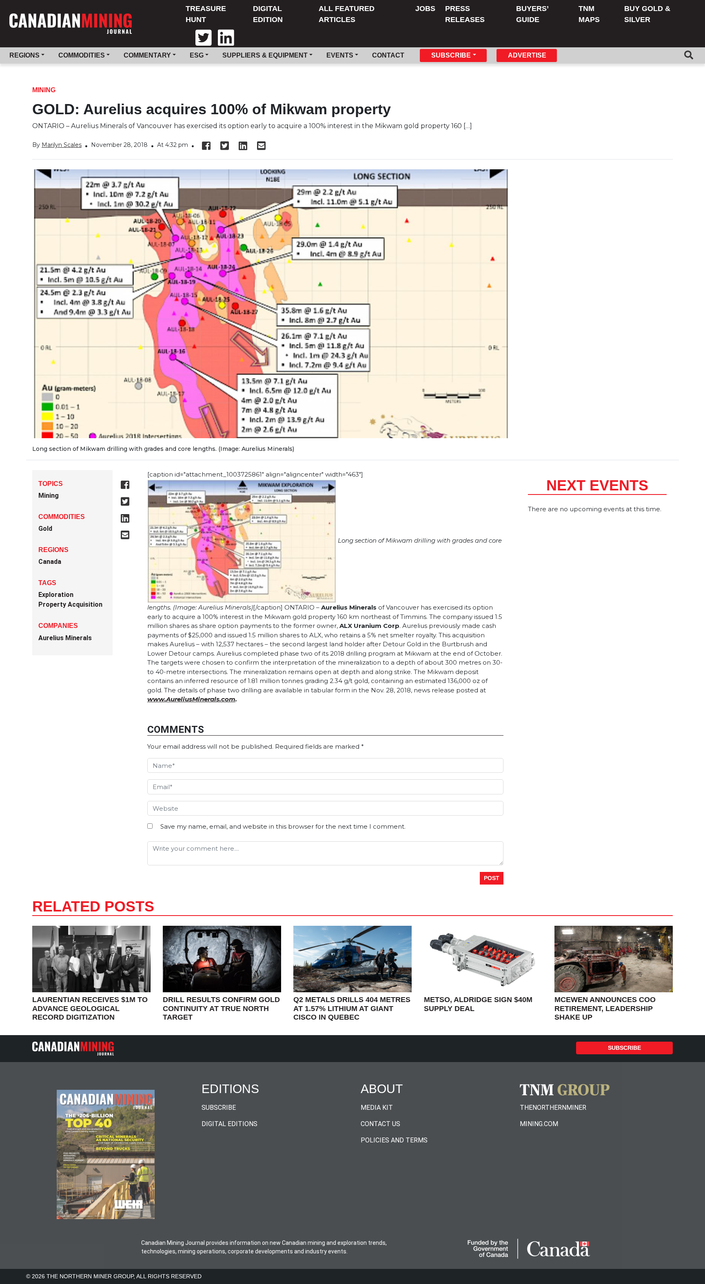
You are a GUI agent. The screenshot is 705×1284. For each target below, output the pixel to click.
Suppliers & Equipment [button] (265, 55)
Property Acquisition (70, 604)
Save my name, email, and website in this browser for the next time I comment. (283, 826)
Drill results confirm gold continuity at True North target (221, 1008)
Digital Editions (229, 1124)
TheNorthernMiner (553, 1107)
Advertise (527, 55)
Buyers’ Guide (532, 14)
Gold (45, 528)
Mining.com (539, 1124)
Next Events (597, 485)
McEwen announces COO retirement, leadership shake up (605, 1008)
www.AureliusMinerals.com (191, 699)
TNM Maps (589, 14)
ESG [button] (197, 55)
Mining (43, 89)
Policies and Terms (394, 1140)
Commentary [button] (147, 55)
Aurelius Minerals (65, 638)
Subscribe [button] (451, 55)
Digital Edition (268, 14)
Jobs (425, 8)
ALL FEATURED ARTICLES (347, 14)
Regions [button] (24, 55)
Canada (49, 561)
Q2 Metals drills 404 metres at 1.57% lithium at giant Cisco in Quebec (351, 1008)
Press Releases (465, 14)
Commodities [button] (81, 55)
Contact (388, 55)
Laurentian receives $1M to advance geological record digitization (90, 1008)
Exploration (55, 595)
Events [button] (339, 55)
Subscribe (624, 1047)
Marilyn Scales (62, 145)
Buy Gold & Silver (647, 14)
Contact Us (380, 1124)
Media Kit (377, 1107)
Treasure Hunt (206, 14)
